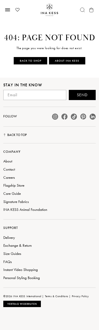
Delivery (9, 237)
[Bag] (91, 10)
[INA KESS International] (49, 10)
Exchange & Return (17, 245)
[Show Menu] (7, 10)
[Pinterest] (83, 116)
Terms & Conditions (56, 296)
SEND (82, 95)
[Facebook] (64, 117)
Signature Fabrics (16, 201)
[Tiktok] (74, 117)
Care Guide (12, 193)
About (7, 161)
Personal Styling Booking (21, 278)
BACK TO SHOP (30, 60)
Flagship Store (13, 185)
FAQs (7, 261)
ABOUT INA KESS (67, 60)
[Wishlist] (17, 10)
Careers (9, 177)
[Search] (82, 10)
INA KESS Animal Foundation (25, 209)
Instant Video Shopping (20, 269)
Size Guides (12, 253)
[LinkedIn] (93, 117)
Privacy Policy (80, 296)
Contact (9, 169)
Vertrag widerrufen (22, 304)
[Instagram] (55, 117)
